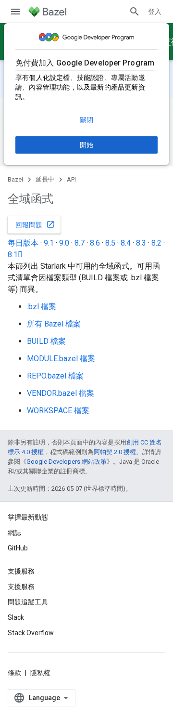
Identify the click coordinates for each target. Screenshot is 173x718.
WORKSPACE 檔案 (58, 410)
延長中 (45, 179)
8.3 (141, 243)
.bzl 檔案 (41, 306)
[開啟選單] (15, 11)
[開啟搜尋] (134, 11)
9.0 (64, 243)
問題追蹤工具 (28, 602)
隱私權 (40, 673)
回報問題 (35, 224)
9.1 (49, 243)
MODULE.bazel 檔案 (61, 358)
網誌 (14, 532)
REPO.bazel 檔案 (55, 375)
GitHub (18, 548)
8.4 (126, 243)
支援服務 (21, 586)
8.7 (79, 243)
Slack (16, 617)
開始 (86, 145)
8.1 (15, 254)
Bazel (15, 179)
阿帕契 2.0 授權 (115, 452)
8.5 (110, 243)
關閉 (86, 120)
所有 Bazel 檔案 (54, 323)
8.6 (95, 243)
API (71, 179)
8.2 (156, 243)
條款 (14, 673)
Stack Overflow (31, 633)
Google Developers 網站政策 (66, 461)
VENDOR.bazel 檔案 (60, 393)
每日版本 (23, 243)
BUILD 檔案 (46, 341)
